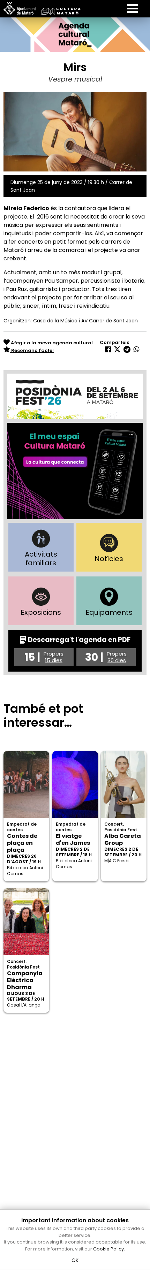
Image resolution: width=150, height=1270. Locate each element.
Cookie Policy (108, 1249)
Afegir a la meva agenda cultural (51, 342)
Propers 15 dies (53, 657)
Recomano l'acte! (32, 350)
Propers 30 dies (117, 657)
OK (75, 1260)
